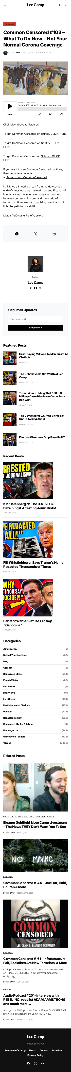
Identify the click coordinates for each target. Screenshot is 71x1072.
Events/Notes (10, 680)
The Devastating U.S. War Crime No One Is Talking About (41, 417)
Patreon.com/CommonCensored (26, 177)
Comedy (8, 667)
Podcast (9, 24)
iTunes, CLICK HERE (53, 133)
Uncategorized (11, 730)
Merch (32, 1050)
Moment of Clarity (15, 1050)
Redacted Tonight (12, 717)
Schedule (57, 1050)
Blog (5, 661)
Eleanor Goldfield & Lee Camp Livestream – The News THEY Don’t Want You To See (35, 825)
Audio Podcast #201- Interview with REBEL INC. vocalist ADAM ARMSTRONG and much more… (34, 1000)
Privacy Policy (35, 1055)
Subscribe (34, 327)
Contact (44, 1050)
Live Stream (9, 699)
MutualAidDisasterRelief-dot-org (23, 215)
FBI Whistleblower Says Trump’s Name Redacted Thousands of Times (33, 565)
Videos (7, 742)
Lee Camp (35, 4)
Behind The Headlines (15, 655)
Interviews (9, 692)
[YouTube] (42, 1063)
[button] (5, 5)
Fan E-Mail (9, 686)
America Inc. (10, 648)
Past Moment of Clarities (16, 705)
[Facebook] (28, 1063)
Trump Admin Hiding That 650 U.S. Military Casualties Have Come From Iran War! (42, 396)
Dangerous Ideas (12, 674)
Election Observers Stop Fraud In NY (42, 437)
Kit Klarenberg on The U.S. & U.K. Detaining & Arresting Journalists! (29, 506)
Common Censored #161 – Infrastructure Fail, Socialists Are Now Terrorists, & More (35, 961)
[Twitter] (35, 1063)
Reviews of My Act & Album (18, 724)
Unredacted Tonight (14, 736)
